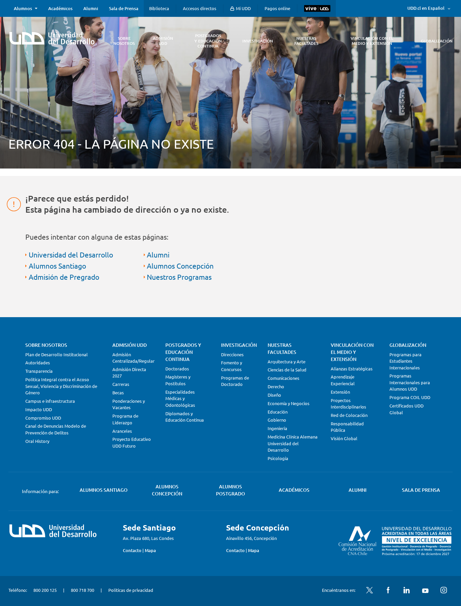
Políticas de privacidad (130, 590)
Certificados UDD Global (406, 409)
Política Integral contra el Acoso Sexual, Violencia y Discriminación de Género (61, 385)
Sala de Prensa (123, 8)
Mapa (150, 550)
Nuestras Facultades (282, 348)
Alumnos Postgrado (230, 490)
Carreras (120, 384)
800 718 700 (82, 590)
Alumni (90, 8)
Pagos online (277, 8)
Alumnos (23, 8)
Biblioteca (159, 8)
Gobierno (277, 420)
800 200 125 (45, 590)
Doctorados (177, 368)
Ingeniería (277, 428)
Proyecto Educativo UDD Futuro (131, 442)
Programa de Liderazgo (125, 419)
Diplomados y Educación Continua (184, 417)
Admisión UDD (129, 345)
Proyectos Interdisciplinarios (348, 403)
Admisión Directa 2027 (129, 372)
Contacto (132, 550)
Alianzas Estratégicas (352, 368)
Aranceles (122, 431)
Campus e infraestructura (50, 401)
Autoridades (37, 362)
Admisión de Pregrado (64, 276)
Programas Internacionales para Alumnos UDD (409, 382)
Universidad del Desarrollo (71, 254)
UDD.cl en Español (425, 8)
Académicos (60, 8)
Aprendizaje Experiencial (343, 380)
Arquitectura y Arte (286, 361)
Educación (278, 412)
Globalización (407, 345)
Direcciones (232, 354)
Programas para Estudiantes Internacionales (405, 361)
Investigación (239, 345)
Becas (118, 392)
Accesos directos (199, 8)
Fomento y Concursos (231, 366)
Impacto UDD (38, 409)
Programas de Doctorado (235, 381)
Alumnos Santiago (57, 265)
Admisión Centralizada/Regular (133, 358)
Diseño (274, 395)
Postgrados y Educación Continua (183, 352)
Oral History (37, 441)
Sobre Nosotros (46, 345)
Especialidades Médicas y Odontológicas (180, 398)
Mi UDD (243, 8)
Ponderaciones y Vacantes (128, 404)
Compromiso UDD (43, 418)
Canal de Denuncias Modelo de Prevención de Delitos (55, 429)
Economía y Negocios (288, 403)
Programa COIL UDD (409, 397)
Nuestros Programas (179, 276)
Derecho (276, 386)
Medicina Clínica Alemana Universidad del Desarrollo (293, 443)
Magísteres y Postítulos (177, 380)
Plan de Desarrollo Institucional (56, 354)
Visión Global (344, 438)
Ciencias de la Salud (287, 369)
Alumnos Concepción (180, 265)
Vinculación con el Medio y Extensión (352, 352)
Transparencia (39, 371)
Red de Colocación (349, 415)
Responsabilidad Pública (347, 427)
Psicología (278, 458)
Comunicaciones (283, 378)
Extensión (340, 392)
